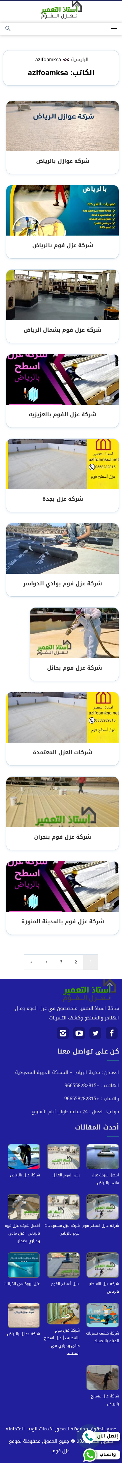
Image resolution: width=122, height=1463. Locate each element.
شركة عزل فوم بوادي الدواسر (62, 583)
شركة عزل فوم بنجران (62, 837)
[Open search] (8, 29)
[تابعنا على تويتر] (95, 1035)
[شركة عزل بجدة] (62, 464)
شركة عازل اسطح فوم (100, 1225)
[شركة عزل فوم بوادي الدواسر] (62, 549)
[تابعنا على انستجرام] (63, 1035)
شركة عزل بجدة (62, 499)
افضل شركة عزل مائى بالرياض (105, 1178)
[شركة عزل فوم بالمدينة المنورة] (62, 887)
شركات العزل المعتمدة (62, 752)
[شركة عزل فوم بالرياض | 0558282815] (61, 10)
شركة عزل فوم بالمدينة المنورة (62, 921)
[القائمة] (114, 29)
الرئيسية (80, 59)
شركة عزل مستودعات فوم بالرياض (62, 1229)
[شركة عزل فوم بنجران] (62, 802)
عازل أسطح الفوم (65, 1283)
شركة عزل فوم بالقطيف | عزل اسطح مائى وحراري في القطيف (62, 1342)
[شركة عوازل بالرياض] (62, 126)
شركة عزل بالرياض (25, 1175)
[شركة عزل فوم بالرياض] (62, 211)
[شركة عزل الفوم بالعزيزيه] (62, 380)
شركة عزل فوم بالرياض (62, 245)
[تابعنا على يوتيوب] (79, 1035)
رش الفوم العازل (66, 1175)
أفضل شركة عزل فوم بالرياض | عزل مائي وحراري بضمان (22, 1233)
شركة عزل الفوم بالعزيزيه (62, 414)
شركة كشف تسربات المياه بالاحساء (102, 1337)
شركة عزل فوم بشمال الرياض (62, 330)
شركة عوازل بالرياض (62, 161)
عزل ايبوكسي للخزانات (22, 1283)
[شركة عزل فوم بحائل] (74, 633)
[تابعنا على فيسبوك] (111, 1035)
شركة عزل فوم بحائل (74, 668)
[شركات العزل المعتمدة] (62, 717)
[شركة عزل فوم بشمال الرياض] (62, 295)
